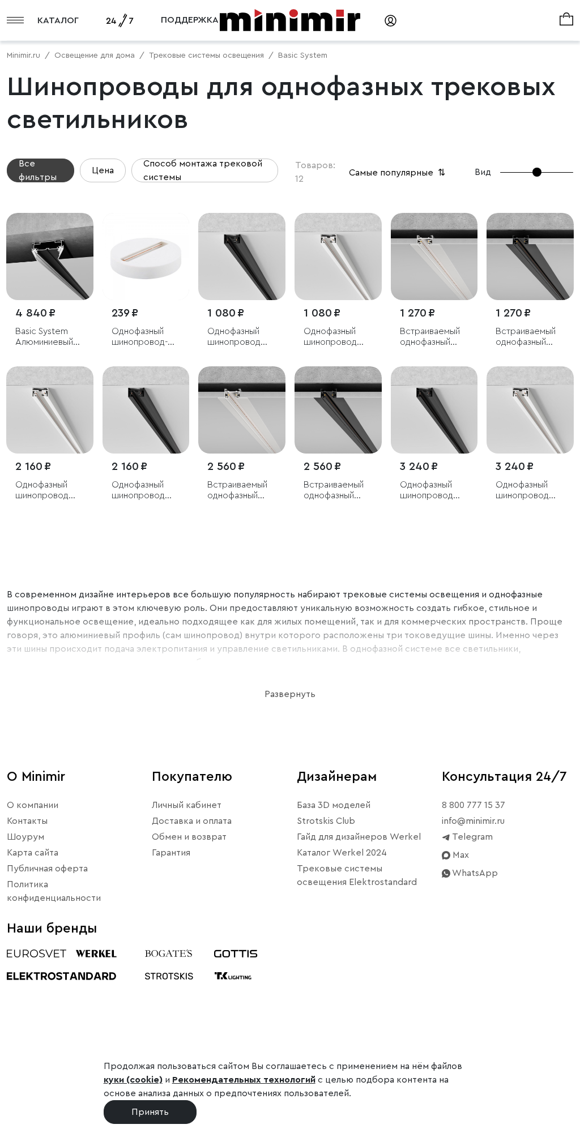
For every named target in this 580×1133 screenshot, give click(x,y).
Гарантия (171, 852)
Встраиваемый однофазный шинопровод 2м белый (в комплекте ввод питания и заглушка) (240, 490)
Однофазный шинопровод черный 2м (138, 490)
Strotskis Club (326, 821)
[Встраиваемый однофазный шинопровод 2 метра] (338, 410)
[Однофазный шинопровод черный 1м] (241, 256)
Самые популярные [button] (398, 172)
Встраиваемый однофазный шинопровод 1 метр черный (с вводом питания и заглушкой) (528, 337)
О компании (32, 805)
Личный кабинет (186, 805)
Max (459, 855)
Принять (150, 1112)
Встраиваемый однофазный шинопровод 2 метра (334, 490)
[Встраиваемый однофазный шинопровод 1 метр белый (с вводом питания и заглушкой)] (434, 256)
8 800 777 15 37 (473, 805)
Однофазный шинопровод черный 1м (234, 337)
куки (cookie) (133, 1079)
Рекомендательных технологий (243, 1079)
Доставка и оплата (192, 821)
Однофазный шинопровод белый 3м (522, 490)
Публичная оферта (47, 868)
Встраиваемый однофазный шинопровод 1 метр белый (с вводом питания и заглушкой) (432, 337)
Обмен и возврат (189, 836)
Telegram (471, 836)
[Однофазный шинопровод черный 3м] (434, 410)
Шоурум (25, 836)
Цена (103, 170)
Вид (483, 172)
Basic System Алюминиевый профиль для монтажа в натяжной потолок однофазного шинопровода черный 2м (44, 337)
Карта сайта (32, 852)
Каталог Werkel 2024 (342, 852)
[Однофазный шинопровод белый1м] (338, 256)
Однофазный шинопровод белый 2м (42, 490)
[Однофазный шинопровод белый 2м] (49, 410)
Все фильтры (38, 170)
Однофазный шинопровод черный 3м (426, 490)
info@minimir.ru (473, 821)
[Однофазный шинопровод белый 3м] (530, 410)
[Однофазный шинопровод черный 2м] (146, 410)
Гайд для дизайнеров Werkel (359, 836)
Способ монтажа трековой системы (202, 170)
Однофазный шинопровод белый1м (330, 337)
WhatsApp (474, 873)
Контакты (27, 821)
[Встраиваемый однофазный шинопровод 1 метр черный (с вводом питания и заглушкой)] (530, 256)
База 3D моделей (333, 805)
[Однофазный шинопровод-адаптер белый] (146, 256)
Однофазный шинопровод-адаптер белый (143, 337)
